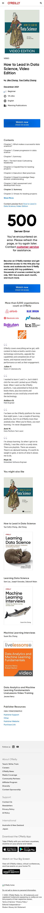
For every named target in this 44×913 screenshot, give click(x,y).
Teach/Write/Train (10, 764)
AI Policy (6, 813)
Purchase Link (10, 724)
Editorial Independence (11, 905)
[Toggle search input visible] (41, 3)
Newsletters (7, 805)
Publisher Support (11, 715)
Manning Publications (17, 105)
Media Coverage (9, 775)
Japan (5, 829)
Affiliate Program (9, 782)
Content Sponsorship (11, 789)
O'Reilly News (8, 771)
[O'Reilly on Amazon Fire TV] (11, 873)
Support (6, 797)
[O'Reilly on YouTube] (17, 747)
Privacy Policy (8, 809)
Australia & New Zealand (13, 825)
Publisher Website (11, 721)
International (9, 820)
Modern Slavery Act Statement (14, 907)
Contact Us (7, 802)
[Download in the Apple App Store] (10, 851)
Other (6, 718)
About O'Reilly (9, 759)
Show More (8, 198)
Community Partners (11, 778)
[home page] (14, 3)
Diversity (6, 786)
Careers (5, 767)
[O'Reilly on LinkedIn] (13, 747)
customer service (28, 247)
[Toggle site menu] (3, 3)
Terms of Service (8, 902)
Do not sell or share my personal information (19, 890)
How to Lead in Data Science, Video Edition (20, 205)
